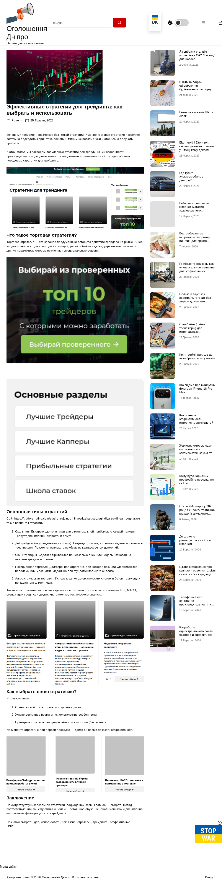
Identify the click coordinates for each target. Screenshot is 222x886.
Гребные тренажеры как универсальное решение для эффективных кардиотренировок (197, 269)
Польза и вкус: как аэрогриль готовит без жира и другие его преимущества (195, 299)
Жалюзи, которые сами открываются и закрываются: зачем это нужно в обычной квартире (196, 453)
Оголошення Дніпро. (56, 877)
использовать (50, 822)
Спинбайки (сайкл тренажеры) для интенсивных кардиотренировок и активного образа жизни (196, 332)
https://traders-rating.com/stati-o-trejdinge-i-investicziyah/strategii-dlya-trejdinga (68, 518)
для (36, 822)
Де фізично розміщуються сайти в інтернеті (195, 540)
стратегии (84, 822)
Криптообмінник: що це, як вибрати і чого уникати (197, 356)
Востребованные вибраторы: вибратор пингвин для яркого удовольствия (194, 239)
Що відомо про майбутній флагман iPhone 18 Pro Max (197, 388)
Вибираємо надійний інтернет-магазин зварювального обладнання (194, 208)
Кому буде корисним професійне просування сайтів (196, 479)
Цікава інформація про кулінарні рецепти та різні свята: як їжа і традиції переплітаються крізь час (197, 572)
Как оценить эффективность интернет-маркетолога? (196, 418)
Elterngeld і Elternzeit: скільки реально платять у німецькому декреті (196, 146)
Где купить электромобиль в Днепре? (191, 176)
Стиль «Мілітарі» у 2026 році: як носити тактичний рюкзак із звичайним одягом (197, 511)
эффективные (120, 822)
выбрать (26, 822)
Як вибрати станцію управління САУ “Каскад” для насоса (197, 55)
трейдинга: (100, 822)
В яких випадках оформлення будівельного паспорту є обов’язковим (196, 87)
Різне (15, 120)
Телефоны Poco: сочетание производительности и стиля (195, 602)
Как (64, 822)
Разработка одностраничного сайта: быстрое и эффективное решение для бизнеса (196, 633)
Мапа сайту (8, 866)
